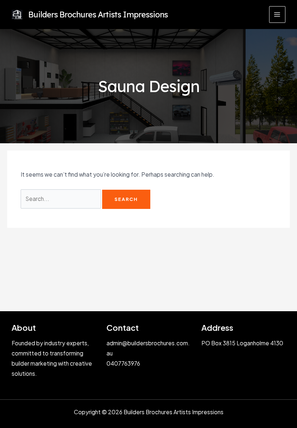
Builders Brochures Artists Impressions (98, 14)
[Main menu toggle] (277, 14)
